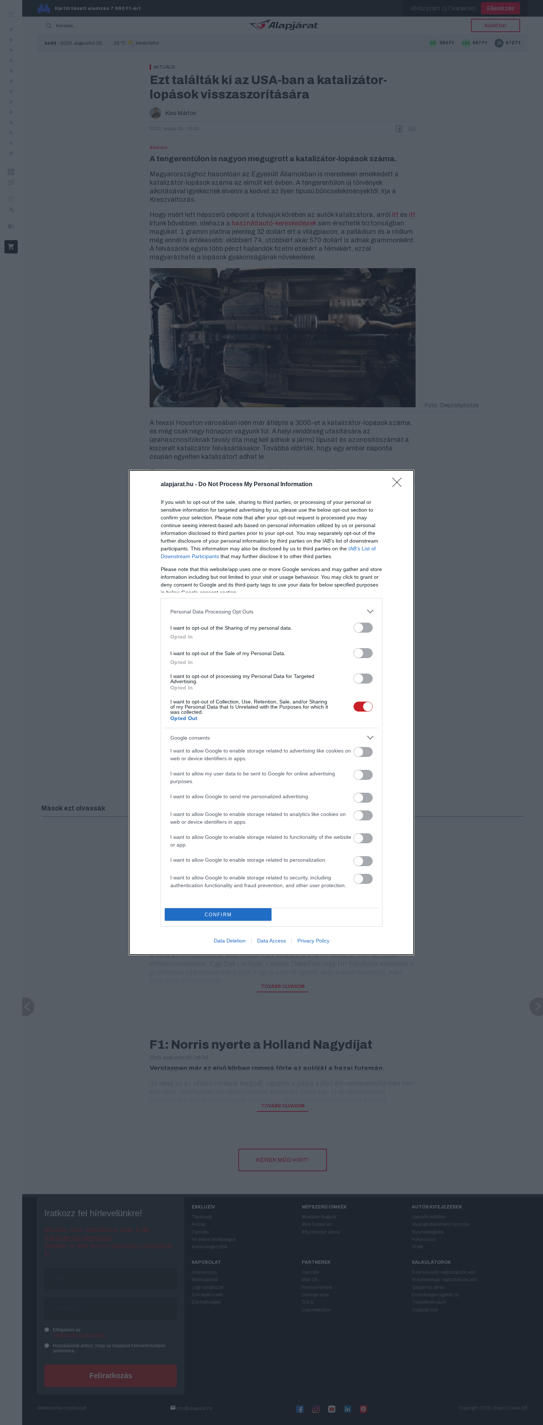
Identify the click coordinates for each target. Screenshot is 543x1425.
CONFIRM (218, 914)
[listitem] (271, 611)
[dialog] (271, 712)
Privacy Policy (313, 941)
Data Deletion (230, 941)
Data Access (271, 941)
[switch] (363, 628)
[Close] (399, 485)
